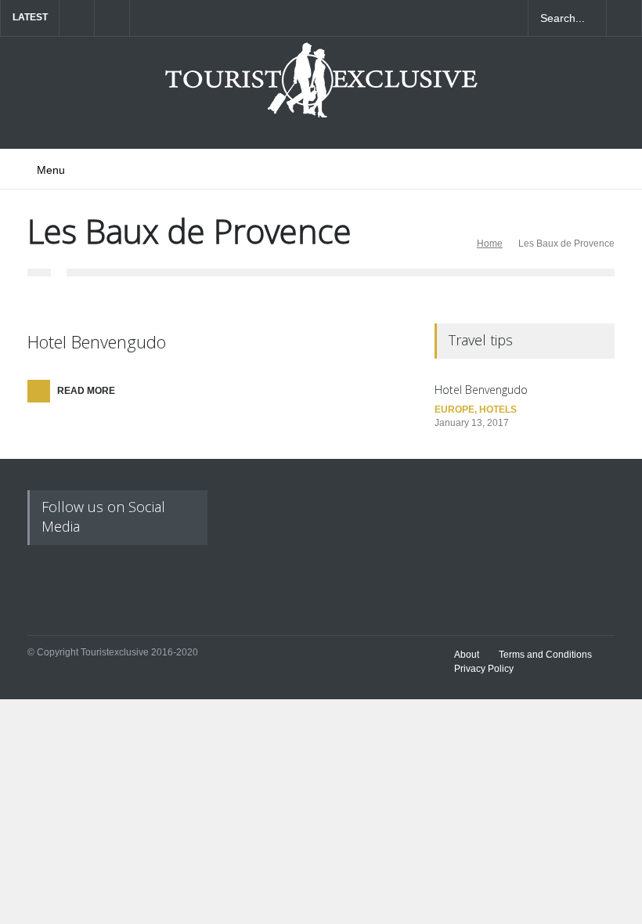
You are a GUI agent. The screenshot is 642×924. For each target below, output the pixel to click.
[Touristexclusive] (321, 88)
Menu (51, 170)
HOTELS (498, 409)
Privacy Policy (484, 668)
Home (490, 243)
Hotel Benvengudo (96, 341)
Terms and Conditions (545, 654)
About (466, 654)
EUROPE (454, 409)
